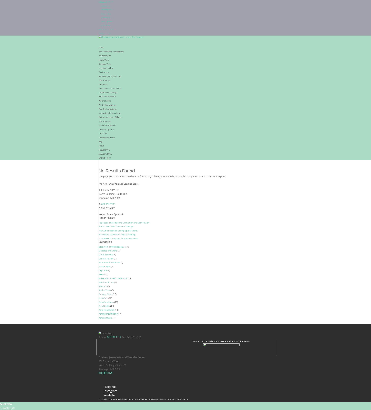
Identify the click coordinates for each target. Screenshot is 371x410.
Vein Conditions (106, 302)
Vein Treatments (106, 309)
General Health (106, 258)
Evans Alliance (182, 399)
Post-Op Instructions (108, 109)
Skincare (103, 286)
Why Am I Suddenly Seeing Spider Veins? (118, 230)
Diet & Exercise (106, 254)
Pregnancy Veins (106, 68)
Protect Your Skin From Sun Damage (116, 226)
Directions (103, 133)
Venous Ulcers (105, 317)
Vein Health (104, 306)
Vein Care (103, 298)
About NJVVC (104, 150)
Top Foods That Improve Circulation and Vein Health (124, 222)
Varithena (103, 84)
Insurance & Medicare (109, 262)
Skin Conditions (106, 282)
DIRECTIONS (105, 373)
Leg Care (103, 270)
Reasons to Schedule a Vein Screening (117, 234)
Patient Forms (106, 29)
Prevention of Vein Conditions (113, 278)
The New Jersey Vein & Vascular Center (130, 399)
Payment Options (106, 129)
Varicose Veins (105, 55)
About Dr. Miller (105, 154)
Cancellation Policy (107, 137)
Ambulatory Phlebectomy (110, 76)
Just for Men (104, 266)
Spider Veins (104, 60)
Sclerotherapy (105, 80)
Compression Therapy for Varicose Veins (118, 238)
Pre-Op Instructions (107, 105)
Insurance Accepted (107, 125)
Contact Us (105, 33)
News (101, 274)
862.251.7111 (106, 2)
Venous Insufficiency (108, 313)
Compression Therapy (108, 92)
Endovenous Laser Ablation (110, 88)
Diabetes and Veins (108, 250)
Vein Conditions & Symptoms (111, 51)
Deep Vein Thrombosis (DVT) (112, 246)
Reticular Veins (105, 64)
